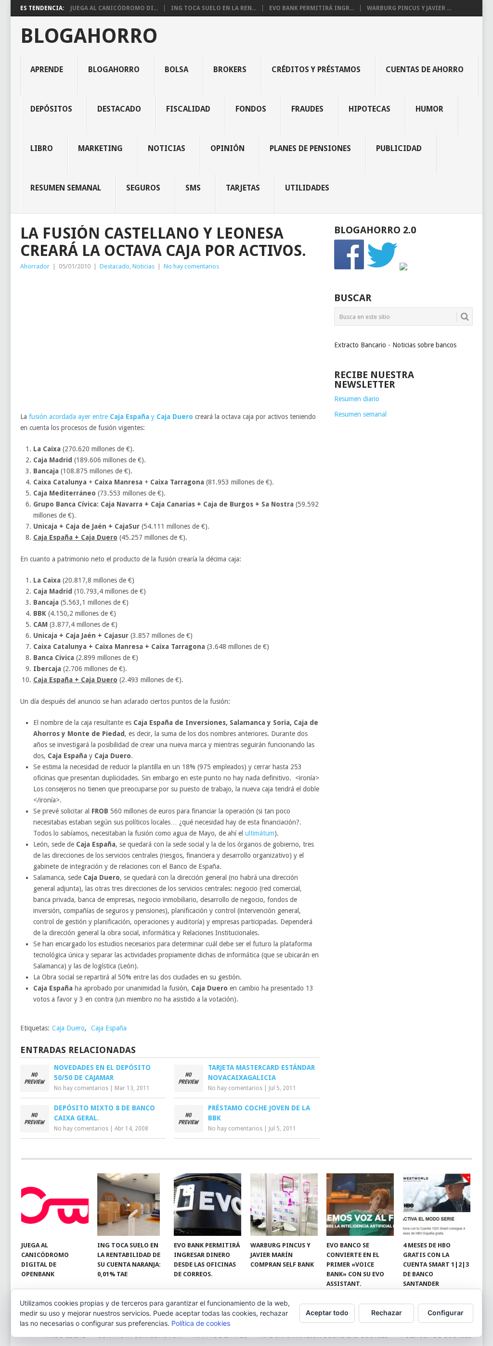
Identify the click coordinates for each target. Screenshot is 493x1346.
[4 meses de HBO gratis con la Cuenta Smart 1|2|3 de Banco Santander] (436, 1204)
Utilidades (307, 187)
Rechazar (386, 1312)
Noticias (166, 148)
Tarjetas (243, 187)
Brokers (229, 69)
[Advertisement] (170, 344)
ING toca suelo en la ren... (213, 8)
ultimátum (259, 833)
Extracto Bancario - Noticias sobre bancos (395, 345)
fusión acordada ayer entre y (111, 416)
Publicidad (399, 148)
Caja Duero (68, 1028)
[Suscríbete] (403, 268)
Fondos (250, 109)
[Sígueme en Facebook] (349, 268)
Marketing (100, 148)
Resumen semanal (65, 187)
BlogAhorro (88, 36)
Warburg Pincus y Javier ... (409, 8)
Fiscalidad (188, 109)
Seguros (143, 187)
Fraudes (307, 109)
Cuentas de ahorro (425, 69)
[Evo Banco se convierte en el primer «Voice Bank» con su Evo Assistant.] (360, 1204)
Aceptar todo (327, 1312)
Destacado (119, 109)
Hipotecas (369, 109)
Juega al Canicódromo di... (114, 8)
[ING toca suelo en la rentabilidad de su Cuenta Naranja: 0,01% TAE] (131, 1204)
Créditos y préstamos (316, 69)
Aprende (46, 69)
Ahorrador (35, 266)
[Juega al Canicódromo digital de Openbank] (55, 1204)
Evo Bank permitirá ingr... (311, 8)
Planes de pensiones (310, 148)
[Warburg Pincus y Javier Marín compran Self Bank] (284, 1204)
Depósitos (51, 109)
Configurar (446, 1312)
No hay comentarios (191, 266)
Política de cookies (200, 1323)
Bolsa (176, 69)
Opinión (227, 148)
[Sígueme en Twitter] (382, 268)
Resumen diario (356, 399)
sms (193, 187)
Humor (429, 109)
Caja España (109, 1028)
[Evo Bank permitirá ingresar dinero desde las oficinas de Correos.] (207, 1204)
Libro (41, 148)
